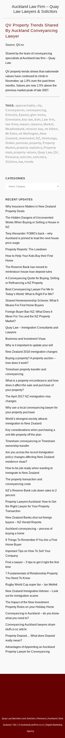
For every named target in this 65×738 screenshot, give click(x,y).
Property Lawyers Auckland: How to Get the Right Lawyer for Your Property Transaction (30, 506)
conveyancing (36, 110)
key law (27, 119)
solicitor (26, 157)
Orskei (10, 143)
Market (48, 124)
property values (25, 152)
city (39, 105)
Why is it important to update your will (29, 345)
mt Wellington (29, 133)
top (21, 161)
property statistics (29, 147)
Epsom (24, 114)
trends (29, 161)
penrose (22, 143)
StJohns (11, 161)
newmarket (26, 138)
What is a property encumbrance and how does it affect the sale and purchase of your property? (31, 385)
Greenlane (13, 119)
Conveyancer (15, 110)
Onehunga (49, 138)
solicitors (39, 157)
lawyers (36, 124)
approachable (25, 105)
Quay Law (45, 152)
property (35, 143)
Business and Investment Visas (25, 338)
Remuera (12, 157)
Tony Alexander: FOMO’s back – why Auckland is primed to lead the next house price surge (32, 238)
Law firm (48, 119)
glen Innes (38, 114)
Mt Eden (11, 133)
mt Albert (51, 128)
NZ (38, 138)
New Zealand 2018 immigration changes (31, 351)
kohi (37, 119)
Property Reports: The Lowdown (26, 249)
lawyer (24, 124)
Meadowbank (15, 128)
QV (55, 152)
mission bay (34, 128)
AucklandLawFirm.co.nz (32, 725)
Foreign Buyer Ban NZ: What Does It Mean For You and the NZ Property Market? (28, 316)
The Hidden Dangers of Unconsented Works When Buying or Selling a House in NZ (32, 222)
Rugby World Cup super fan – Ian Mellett (31, 584)
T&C (15, 725)
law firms (11, 124)
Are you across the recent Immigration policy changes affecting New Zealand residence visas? (29, 457)
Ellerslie (11, 114)
